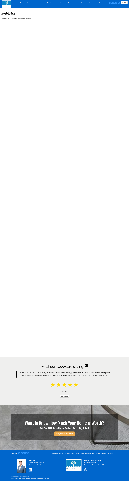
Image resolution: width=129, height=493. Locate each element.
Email (125, 2)
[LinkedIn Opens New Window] (114, 2)
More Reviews (64, 406)
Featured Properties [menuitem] (68, 3)
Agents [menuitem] (101, 3)
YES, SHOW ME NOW (64, 444)
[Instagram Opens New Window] (118, 2)
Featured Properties (87, 463)
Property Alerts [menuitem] (87, 3)
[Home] (6, 4)
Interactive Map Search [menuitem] (46, 3)
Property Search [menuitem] (26, 3)
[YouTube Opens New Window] (116, 2)
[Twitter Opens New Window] (112, 2)
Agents (110, 463)
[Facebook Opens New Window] (109, 2)
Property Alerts (101, 463)
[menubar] (62, 2)
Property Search (57, 463)
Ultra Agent (47, 488)
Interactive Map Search (72, 463)
